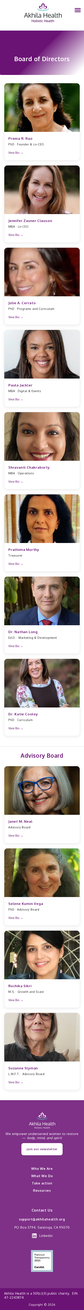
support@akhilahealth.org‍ (42, 1219)
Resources (42, 1190)
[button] (78, 10)
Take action (42, 1183)
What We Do (42, 1176)
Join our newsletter (42, 1149)
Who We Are (42, 1169)
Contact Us (42, 1210)
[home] (42, 15)
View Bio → (15, 152)
